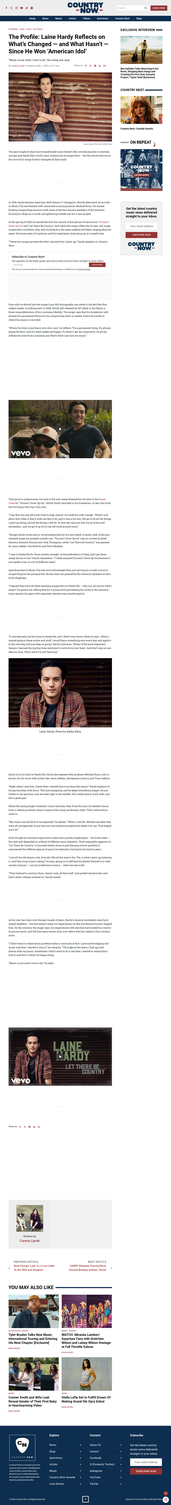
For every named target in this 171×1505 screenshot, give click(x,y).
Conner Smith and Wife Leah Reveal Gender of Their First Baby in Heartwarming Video (33, 1401)
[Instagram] (16, 7)
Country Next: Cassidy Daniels (137, 128)
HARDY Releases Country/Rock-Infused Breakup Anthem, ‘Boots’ (88, 1267)
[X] (90, 66)
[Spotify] (31, 7)
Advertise (129, 1499)
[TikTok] (26, 7)
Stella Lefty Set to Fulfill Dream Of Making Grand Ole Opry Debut (86, 1399)
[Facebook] (6, 7)
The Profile (38, 29)
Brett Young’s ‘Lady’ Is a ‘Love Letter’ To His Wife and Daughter (34, 1267)
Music (58, 18)
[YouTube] (21, 7)
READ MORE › (15, 1348)
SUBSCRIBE (159, 8)
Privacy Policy (141, 1499)
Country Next (122, 18)
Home (32, 18)
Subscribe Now (141, 235)
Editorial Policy (155, 1499)
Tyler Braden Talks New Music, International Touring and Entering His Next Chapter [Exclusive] (33, 1339)
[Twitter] (11, 7)
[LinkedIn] (100, 66)
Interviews (102, 18)
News (45, 18)
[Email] (104, 66)
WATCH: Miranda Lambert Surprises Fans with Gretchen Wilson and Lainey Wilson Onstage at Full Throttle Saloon (86, 1341)
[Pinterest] (95, 66)
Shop (139, 18)
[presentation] (34, 1311)
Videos (86, 18)
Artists (72, 18)
